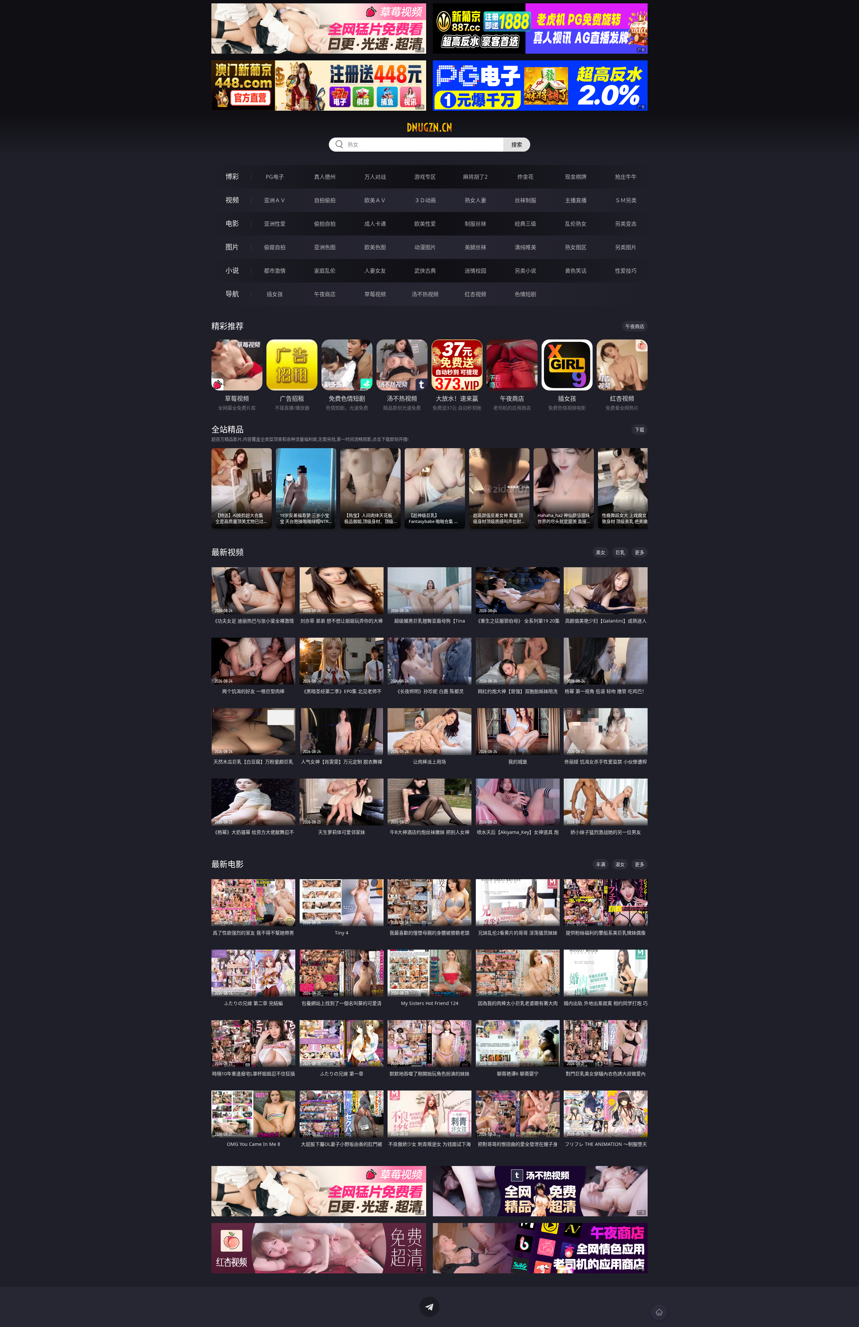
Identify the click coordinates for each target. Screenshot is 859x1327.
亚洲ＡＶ (275, 200)
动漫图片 (425, 247)
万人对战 (375, 176)
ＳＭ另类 (626, 200)
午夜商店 (325, 294)
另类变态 (626, 223)
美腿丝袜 (475, 247)
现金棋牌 (576, 176)
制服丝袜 (475, 223)
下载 (639, 429)
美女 (600, 552)
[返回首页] (659, 1312)
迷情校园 (475, 270)
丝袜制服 (525, 200)
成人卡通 (375, 223)
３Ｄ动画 (425, 200)
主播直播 (576, 200)
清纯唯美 (525, 247)
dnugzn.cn (429, 127)
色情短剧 (525, 294)
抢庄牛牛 (626, 176)
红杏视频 (475, 294)
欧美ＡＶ (375, 200)
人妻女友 (375, 270)
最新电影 (227, 863)
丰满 (600, 864)
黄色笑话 (576, 270)
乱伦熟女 (576, 223)
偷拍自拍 (325, 223)
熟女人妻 (475, 200)
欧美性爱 (425, 223)
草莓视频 (375, 294)
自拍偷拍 (325, 200)
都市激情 (275, 270)
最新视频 (227, 552)
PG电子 (275, 176)
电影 (232, 223)
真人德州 (325, 176)
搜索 (516, 144)
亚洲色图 (325, 247)
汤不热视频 (425, 294)
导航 (232, 294)
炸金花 (525, 176)
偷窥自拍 (275, 247)
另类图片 (626, 247)
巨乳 (620, 552)
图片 (232, 247)
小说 (232, 270)
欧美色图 (375, 247)
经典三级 (525, 223)
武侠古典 (425, 270)
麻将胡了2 (475, 176)
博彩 (232, 176)
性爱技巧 (626, 270)
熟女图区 (576, 247)
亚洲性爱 (275, 223)
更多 (639, 552)
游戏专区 (425, 176)
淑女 (620, 864)
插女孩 (275, 294)
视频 (232, 200)
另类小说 (525, 270)
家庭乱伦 (325, 270)
